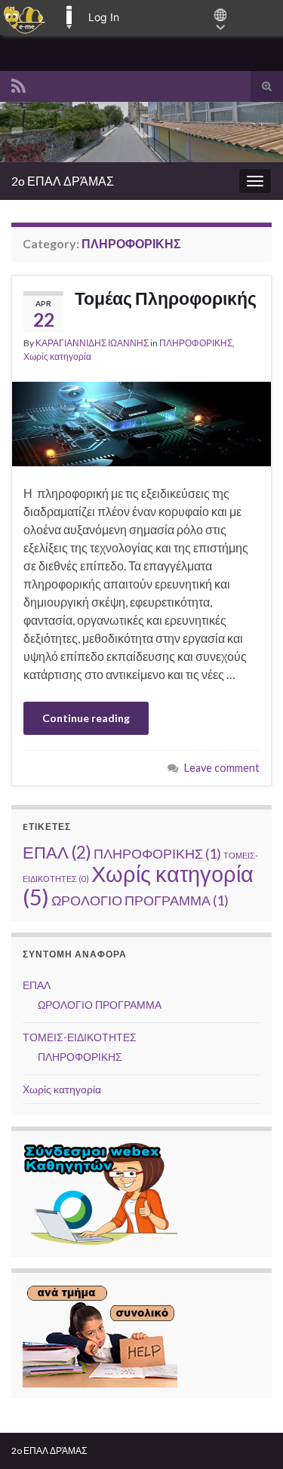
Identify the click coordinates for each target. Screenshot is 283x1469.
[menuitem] (24, 17)
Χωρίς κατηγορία (57, 356)
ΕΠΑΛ (57, 852)
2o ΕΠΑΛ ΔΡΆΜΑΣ (62, 181)
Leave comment (222, 767)
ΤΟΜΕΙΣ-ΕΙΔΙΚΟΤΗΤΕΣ (80, 1037)
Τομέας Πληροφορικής (166, 298)
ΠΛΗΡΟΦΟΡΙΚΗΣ (195, 343)
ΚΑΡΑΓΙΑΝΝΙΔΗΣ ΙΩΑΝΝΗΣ (92, 343)
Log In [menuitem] (103, 17)
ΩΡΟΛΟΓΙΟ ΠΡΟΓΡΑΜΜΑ (140, 900)
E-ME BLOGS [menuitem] (68, 17)
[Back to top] (249, 1435)
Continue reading (86, 717)
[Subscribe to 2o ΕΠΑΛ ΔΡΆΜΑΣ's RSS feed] (18, 83)
